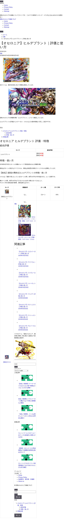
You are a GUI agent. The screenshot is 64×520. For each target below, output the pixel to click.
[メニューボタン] (1, 31)
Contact (6, 9)
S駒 (1, 53)
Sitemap (6, 11)
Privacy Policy (8, 7)
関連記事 (5, 137)
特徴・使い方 (10, 135)
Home (6, 5)
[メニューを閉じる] (1, 1)
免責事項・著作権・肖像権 (26, 479)
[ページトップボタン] (16, 490)
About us (21, 481)
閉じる (18, 497)
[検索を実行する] (16, 367)
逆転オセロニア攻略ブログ (8, 19)
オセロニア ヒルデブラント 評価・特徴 (14, 131)
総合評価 (9, 133)
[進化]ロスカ (7, 362)
